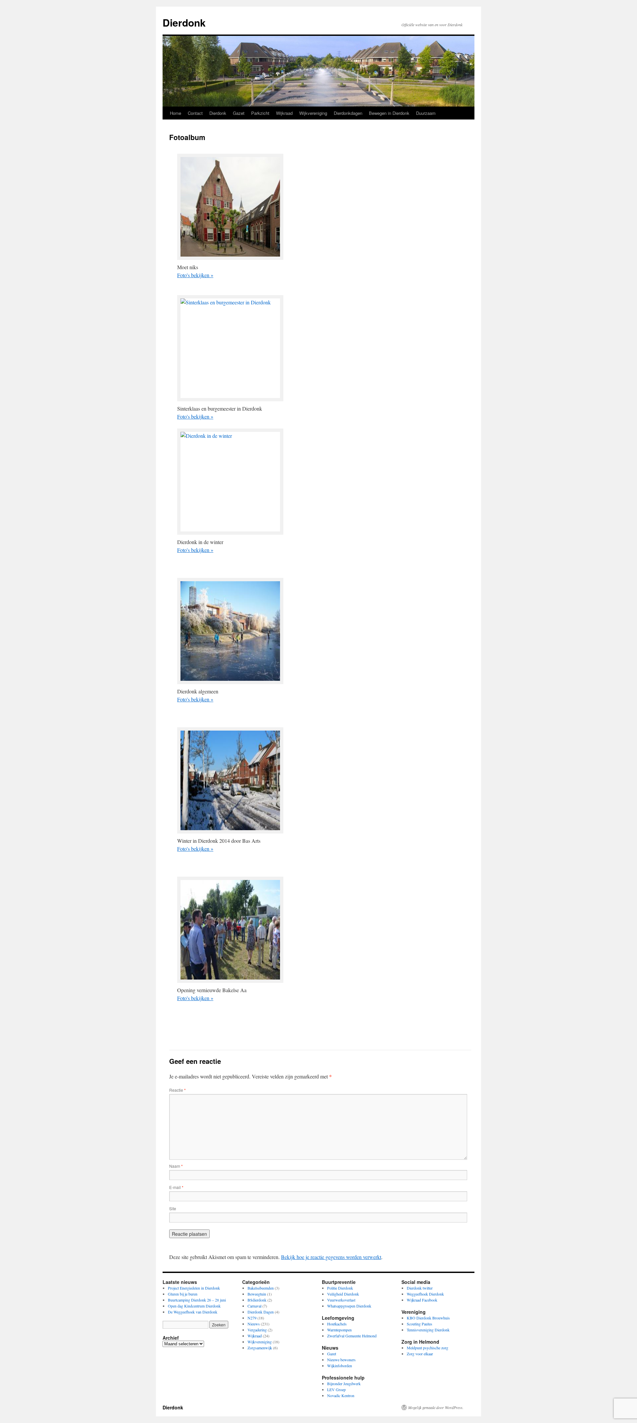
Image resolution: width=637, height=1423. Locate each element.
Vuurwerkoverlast (341, 1300)
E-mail (176, 1187)
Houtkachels (337, 1323)
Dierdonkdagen (348, 113)
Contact (195, 113)
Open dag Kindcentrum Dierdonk (194, 1305)
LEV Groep (336, 1389)
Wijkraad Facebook (422, 1300)
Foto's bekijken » (195, 275)
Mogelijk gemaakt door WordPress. (435, 1407)
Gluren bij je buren (182, 1294)
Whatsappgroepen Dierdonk (349, 1305)
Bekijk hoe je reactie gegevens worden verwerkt (331, 1256)
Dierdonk (184, 22)
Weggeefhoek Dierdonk (425, 1294)
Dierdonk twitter (420, 1288)
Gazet (239, 113)
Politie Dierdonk (340, 1288)
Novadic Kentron (340, 1395)
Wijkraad (284, 113)
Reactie (177, 1090)
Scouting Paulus (419, 1323)
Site (172, 1208)
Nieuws (254, 1323)
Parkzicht (260, 113)
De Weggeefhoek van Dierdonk (192, 1311)
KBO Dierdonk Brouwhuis (428, 1317)
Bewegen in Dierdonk (389, 113)
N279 (252, 1317)
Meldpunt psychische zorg (427, 1347)
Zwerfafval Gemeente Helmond (352, 1335)
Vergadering (257, 1329)
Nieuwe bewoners (341, 1359)
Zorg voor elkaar (420, 1353)
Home (175, 113)
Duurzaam (426, 113)
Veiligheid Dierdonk (343, 1294)
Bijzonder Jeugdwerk (344, 1383)
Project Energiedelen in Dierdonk (194, 1288)
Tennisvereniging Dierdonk (428, 1329)
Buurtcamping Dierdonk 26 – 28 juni (197, 1300)
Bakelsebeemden (261, 1288)
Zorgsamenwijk (260, 1347)
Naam (176, 1166)
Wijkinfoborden (339, 1365)
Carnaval (254, 1305)
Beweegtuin (257, 1294)
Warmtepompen (339, 1329)
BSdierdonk (257, 1300)
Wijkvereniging (313, 113)
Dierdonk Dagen (261, 1311)
